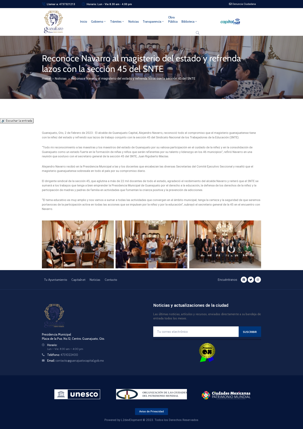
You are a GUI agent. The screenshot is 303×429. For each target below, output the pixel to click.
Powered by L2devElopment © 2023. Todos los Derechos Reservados (151, 420)
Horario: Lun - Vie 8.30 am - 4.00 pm (109, 4)
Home (46, 78)
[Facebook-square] (244, 280)
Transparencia (152, 21)
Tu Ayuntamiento (55, 279)
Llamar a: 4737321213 (61, 4)
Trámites (116, 21)
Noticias (133, 21)
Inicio (83, 21)
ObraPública (173, 19)
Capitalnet (78, 279)
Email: (75, 360)
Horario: (52, 345)
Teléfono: (62, 355)
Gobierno (97, 21)
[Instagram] (258, 280)
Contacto (111, 279)
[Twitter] (251, 280)
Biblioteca (187, 21)
